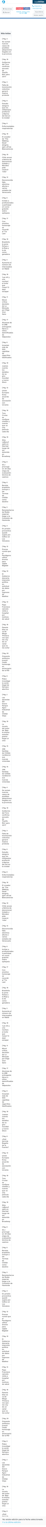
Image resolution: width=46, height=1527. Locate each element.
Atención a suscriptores (37, 7)
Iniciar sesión (38, 15)
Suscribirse (39, 12)
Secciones (8, 9)
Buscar (7, 12)
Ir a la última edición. (11, 1522)
